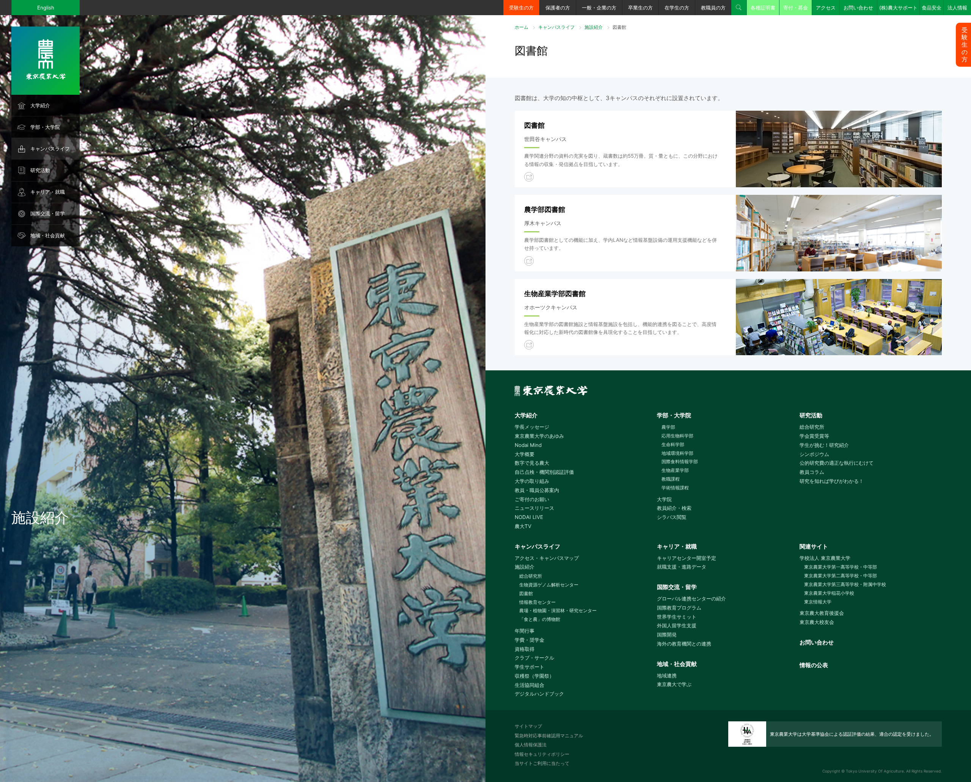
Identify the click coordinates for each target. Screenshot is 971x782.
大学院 (664, 499)
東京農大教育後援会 (822, 613)
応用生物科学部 (677, 436)
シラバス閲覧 (672, 517)
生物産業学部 (675, 470)
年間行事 (524, 631)
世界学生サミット (676, 617)
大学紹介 (40, 105)
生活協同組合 (529, 685)
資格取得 (524, 649)
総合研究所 (812, 427)
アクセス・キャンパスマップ (547, 558)
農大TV (523, 526)
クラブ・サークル (534, 658)
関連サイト (814, 546)
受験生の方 (521, 8)
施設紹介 (593, 27)
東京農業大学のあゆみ (539, 436)
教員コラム (812, 472)
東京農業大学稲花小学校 (829, 593)
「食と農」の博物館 (539, 619)
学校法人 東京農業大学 (825, 558)
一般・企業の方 (599, 8)
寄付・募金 (795, 8)
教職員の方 (713, 8)
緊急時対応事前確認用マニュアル (549, 735)
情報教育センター (537, 602)
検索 (738, 7)
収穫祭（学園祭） (534, 676)
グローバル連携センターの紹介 (691, 599)
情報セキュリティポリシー (542, 754)
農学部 (668, 427)
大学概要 (524, 454)
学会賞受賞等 (814, 436)
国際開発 (667, 635)
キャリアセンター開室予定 (686, 558)
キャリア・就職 (47, 192)
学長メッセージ (532, 427)
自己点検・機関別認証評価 (544, 472)
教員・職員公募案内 (537, 490)
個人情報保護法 (531, 745)
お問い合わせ (858, 8)
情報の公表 (814, 665)
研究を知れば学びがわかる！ (832, 481)
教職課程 (670, 479)
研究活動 (40, 170)
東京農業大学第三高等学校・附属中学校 (845, 584)
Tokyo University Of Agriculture (875, 771)
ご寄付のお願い (532, 499)
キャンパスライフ (50, 149)
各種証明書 (763, 8)
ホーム (521, 27)
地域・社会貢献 (47, 235)
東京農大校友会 (817, 622)
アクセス (826, 8)
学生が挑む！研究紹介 (824, 445)
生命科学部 (672, 444)
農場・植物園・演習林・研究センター (558, 610)
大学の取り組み (532, 481)
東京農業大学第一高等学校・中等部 (840, 567)
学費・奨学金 (529, 640)
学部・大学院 (45, 127)
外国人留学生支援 (676, 625)
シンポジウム (814, 454)
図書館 (526, 593)
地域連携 (667, 675)
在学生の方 (677, 8)
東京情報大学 (817, 602)
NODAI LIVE (529, 517)
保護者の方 (557, 8)
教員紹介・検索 (674, 508)
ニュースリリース (534, 508)
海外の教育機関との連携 (684, 644)
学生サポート (529, 667)
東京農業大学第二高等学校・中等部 (840, 575)
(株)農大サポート (898, 8)
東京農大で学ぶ (674, 684)
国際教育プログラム (679, 608)
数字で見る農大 (532, 463)
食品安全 (931, 8)
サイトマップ (528, 726)
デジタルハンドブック (539, 694)
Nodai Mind (528, 445)
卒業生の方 (640, 8)
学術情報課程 (675, 488)
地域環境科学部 (677, 453)
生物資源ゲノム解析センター (548, 585)
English (45, 8)
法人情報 (957, 8)
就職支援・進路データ (681, 567)
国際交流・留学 (47, 213)
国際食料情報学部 (679, 461)
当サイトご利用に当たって (542, 763)
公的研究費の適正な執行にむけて (837, 463)
